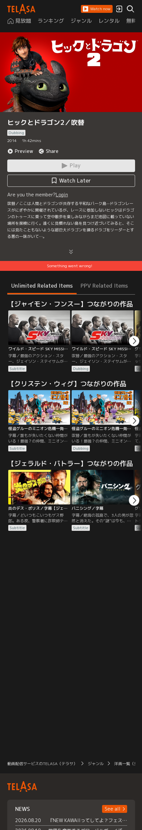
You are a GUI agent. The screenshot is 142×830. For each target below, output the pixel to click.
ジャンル (96, 763)
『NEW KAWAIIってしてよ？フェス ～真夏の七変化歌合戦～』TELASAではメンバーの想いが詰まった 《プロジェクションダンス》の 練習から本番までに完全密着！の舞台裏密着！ (87, 820)
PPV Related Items (104, 285)
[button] (97, 9)
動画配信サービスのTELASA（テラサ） (42, 763)
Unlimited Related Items (42, 285)
